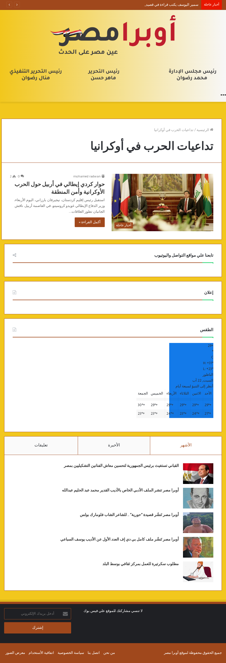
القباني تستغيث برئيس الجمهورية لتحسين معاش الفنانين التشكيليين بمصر (121, 466)
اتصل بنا (94, 653)
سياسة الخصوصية (71, 653)
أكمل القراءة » (90, 222)
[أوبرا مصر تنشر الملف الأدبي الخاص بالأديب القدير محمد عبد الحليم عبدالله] (198, 498)
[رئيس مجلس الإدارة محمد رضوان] (113, 49)
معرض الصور (15, 653)
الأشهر (186, 445)
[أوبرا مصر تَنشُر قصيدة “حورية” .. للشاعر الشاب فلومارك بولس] (198, 522)
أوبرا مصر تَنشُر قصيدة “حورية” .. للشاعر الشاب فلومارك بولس (129, 515)
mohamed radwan (87, 176)
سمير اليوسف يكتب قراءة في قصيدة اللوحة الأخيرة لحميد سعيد (151, 5)
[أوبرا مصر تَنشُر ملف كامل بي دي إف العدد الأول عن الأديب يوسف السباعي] (198, 547)
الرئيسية (203, 130)
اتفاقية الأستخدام (41, 653)
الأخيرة (114, 445)
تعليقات (41, 445)
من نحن (109, 653)
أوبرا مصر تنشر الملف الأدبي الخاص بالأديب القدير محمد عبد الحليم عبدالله (120, 490)
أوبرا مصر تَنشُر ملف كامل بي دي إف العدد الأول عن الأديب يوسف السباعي (119, 539)
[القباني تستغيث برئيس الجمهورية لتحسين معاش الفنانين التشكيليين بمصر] (198, 473)
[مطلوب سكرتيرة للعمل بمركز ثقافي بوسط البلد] (198, 571)
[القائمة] (223, 95)
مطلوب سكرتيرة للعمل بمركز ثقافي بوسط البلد (141, 564)
